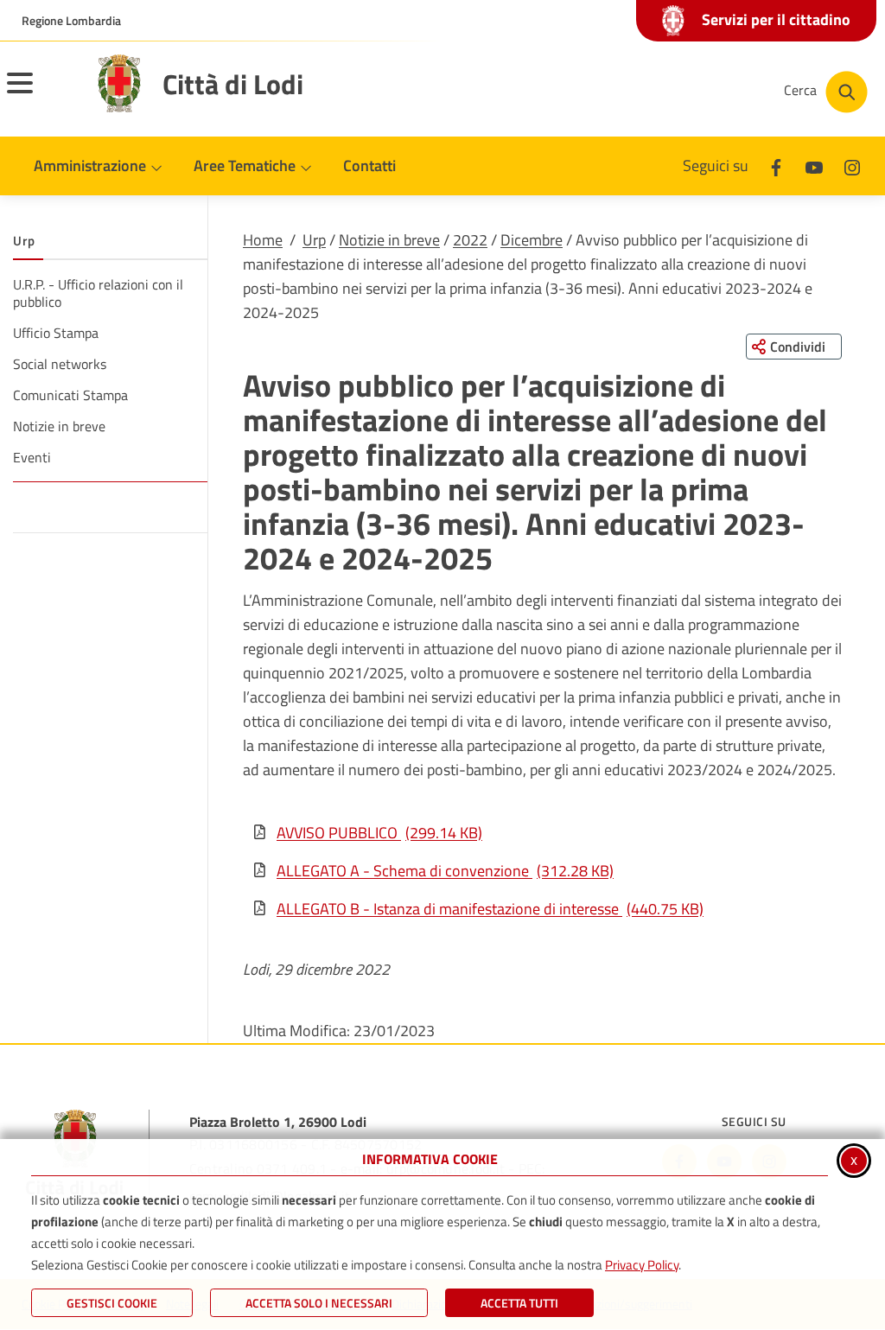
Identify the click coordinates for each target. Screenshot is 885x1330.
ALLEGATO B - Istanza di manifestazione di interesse (490, 908)
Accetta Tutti (519, 1303)
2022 (470, 239)
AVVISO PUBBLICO (379, 832)
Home (263, 239)
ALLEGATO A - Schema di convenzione (445, 870)
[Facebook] (776, 165)
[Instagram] (852, 165)
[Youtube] (814, 165)
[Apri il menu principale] (41, 94)
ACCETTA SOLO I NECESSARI (318, 1303)
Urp (314, 239)
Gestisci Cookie (112, 1303)
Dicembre (531, 239)
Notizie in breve (389, 239)
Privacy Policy (641, 1265)
